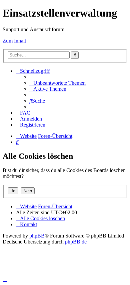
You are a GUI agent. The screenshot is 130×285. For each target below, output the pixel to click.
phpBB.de (76, 241)
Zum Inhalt (14, 41)
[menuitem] (57, 83)
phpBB (37, 235)
